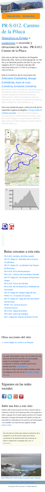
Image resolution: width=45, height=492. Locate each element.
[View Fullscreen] (8, 142)
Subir (22, 482)
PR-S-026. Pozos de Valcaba (16, 283)
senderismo (8, 43)
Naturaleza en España (15, 38)
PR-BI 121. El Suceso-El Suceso (17, 295)
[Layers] (35, 133)
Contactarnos (28, 16)
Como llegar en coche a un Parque (18, 342)
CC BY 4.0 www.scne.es (31, 185)
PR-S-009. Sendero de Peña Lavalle (19, 256)
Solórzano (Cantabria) (14, 78)
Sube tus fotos (7, 425)
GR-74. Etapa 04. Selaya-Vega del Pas (20, 292)
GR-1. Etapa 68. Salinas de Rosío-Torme (21, 317)
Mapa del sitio (13, 16)
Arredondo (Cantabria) (25, 86)
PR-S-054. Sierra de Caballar (16, 314)
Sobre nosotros (30, 482)
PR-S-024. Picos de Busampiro (17, 271)
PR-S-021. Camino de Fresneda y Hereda (21, 274)
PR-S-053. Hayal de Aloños (15, 311)
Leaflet (19, 185)
